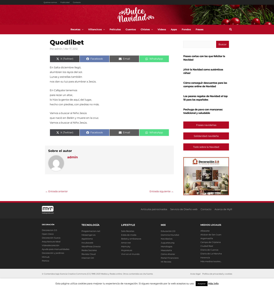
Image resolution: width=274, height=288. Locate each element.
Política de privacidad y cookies (217, 274)
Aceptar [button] (202, 283)
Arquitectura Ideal (51, 241)
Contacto (77, 2)
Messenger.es (88, 235)
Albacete (205, 230)
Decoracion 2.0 (49, 230)
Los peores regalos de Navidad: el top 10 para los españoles (205, 98)
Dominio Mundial (170, 235)
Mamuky (125, 246)
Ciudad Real (206, 246)
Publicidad (64, 2)
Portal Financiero (170, 258)
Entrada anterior (56, 191)
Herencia (205, 257)
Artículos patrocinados (154, 209)
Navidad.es (166, 238)
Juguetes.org (167, 242)
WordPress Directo (91, 246)
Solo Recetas (127, 231)
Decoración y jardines (53, 253)
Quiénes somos (50, 2)
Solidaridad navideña (206, 135)
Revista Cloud (89, 254)
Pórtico (45, 260)
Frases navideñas (206, 125)
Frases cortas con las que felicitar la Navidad (204, 58)
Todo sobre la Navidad (206, 146)
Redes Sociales (89, 250)
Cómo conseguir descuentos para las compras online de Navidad (205, 84)
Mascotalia (166, 250)
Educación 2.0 (168, 231)
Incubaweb (87, 242)
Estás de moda (128, 235)
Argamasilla (206, 238)
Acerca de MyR (223, 209)
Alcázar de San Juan (210, 234)
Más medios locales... (211, 261)
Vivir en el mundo (130, 254)
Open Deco (48, 234)
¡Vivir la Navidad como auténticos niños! (203, 71)
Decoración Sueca (51, 237)
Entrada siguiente (161, 191)
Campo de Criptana (210, 242)
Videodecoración (50, 245)
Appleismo (87, 238)
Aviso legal (195, 274)
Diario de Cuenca (209, 250)
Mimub (45, 257)
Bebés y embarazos (131, 238)
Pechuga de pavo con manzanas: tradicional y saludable (203, 111)
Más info (213, 283)
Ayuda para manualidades (55, 249)
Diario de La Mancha (211, 253)
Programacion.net (91, 231)
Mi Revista (166, 261)
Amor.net (126, 242)
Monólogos (166, 246)
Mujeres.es (126, 250)
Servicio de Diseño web (183, 209)
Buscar (223, 44)
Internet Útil (88, 258)
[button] (81, 29)
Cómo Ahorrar (168, 254)
